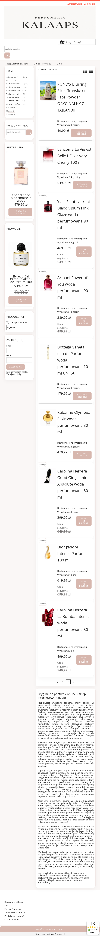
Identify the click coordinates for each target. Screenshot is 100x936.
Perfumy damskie (13, 84)
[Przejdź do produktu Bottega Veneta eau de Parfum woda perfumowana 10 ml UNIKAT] (48, 352)
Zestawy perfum (13, 104)
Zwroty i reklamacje (14, 912)
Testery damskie (13, 94)
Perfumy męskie (13, 87)
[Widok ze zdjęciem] (85, 71)
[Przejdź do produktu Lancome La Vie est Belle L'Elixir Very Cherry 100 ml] (48, 154)
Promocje (11, 114)
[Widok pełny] (91, 71)
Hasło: (9, 355)
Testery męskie (12, 97)
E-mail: (9, 346)
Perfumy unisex (13, 90)
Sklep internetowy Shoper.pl (50, 934)
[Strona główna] (50, 22)
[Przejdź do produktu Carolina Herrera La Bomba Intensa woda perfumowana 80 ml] (48, 618)
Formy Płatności (12, 908)
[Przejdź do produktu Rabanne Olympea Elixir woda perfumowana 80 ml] (48, 417)
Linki (6, 905)
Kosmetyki (10, 107)
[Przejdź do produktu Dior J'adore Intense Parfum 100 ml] (48, 552)
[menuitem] (17, 63)
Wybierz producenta (16, 322)
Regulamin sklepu (13, 902)
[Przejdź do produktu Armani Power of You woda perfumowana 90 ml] (48, 282)
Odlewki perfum (13, 77)
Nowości (10, 111)
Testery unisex (12, 101)
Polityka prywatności (15, 916)
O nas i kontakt (12, 919)
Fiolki (8, 80)
